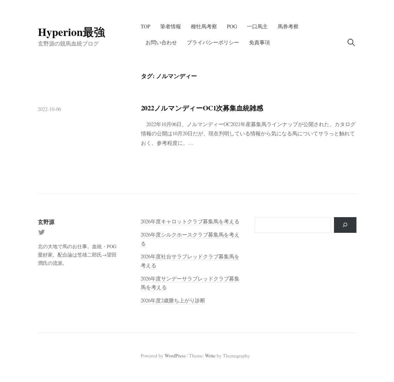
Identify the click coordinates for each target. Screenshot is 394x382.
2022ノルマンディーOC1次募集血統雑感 (202, 108)
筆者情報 (170, 26)
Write (210, 355)
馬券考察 (288, 26)
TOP (145, 26)
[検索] (345, 225)
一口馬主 (257, 26)
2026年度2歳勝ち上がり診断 (173, 300)
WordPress (175, 355)
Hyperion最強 (71, 32)
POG (232, 26)
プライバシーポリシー (213, 42)
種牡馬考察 (204, 26)
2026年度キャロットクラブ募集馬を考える (190, 221)
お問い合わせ (161, 42)
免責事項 (259, 42)
